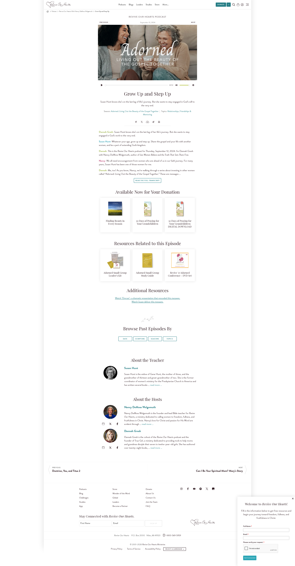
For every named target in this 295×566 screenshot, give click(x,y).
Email (115, 523)
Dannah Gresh (132, 431)
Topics (170, 339)
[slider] (136, 85)
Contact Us (151, 497)
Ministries (153, 544)
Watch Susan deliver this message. (147, 302)
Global (115, 497)
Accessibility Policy (153, 548)
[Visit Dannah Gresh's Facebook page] (117, 447)
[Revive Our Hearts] (59, 4)
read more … (156, 385)
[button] (247, 4)
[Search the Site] (234, 4)
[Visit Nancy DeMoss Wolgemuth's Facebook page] (117, 423)
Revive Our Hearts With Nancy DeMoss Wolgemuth (76, 11)
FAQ (148, 506)
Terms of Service (133, 548)
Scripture (140, 339)
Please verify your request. (253, 542)
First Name (85, 523)
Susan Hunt (131, 368)
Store (157, 4)
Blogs (131, 4)
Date (125, 339)
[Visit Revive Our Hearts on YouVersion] (213, 488)
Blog (81, 493)
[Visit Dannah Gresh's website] (103, 447)
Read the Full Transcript (147, 180)
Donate (220, 4)
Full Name (247, 526)
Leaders (139, 4)
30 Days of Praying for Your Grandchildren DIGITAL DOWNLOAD (180, 224)
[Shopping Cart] (238, 4)
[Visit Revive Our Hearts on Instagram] (181, 488)
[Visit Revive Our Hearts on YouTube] (194, 488)
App (81, 506)
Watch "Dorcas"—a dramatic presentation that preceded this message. (147, 298)
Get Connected (249, 558)
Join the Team (151, 502)
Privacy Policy (116, 548)
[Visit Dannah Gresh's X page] (110, 447)
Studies (149, 4)
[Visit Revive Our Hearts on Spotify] (200, 488)
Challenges (83, 497)
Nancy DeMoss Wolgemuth (140, 407)
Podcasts (122, 4)
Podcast (54, 11)
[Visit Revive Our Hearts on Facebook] (187, 488)
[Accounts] (242, 4)
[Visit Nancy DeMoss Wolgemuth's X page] (110, 423)
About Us (150, 493)
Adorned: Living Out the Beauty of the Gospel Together (134, 111)
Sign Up (153, 523)
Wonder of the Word (121, 493)
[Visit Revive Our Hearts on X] (206, 488)
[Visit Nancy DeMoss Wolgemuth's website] (103, 423)
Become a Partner (120, 506)
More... (165, 4)
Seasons (155, 339)
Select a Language (174, 549)
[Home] (47, 11)
